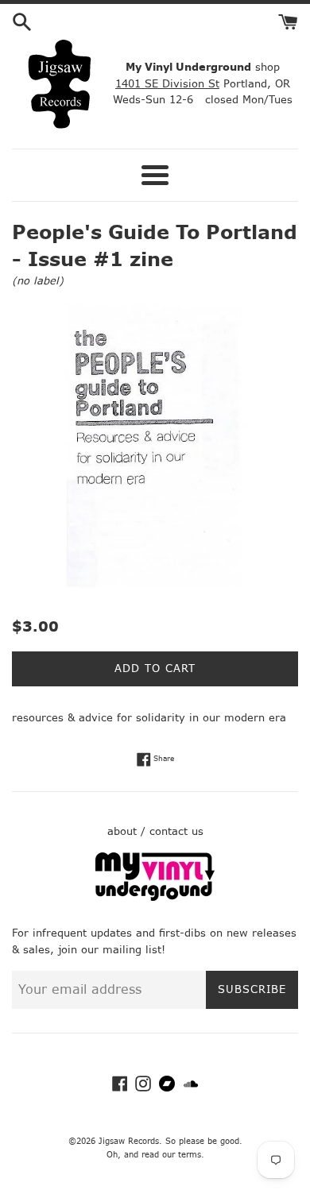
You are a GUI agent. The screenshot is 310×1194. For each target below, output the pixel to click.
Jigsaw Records (129, 1141)
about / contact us (155, 831)
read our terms (171, 1155)
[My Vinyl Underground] (155, 897)
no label (38, 281)
